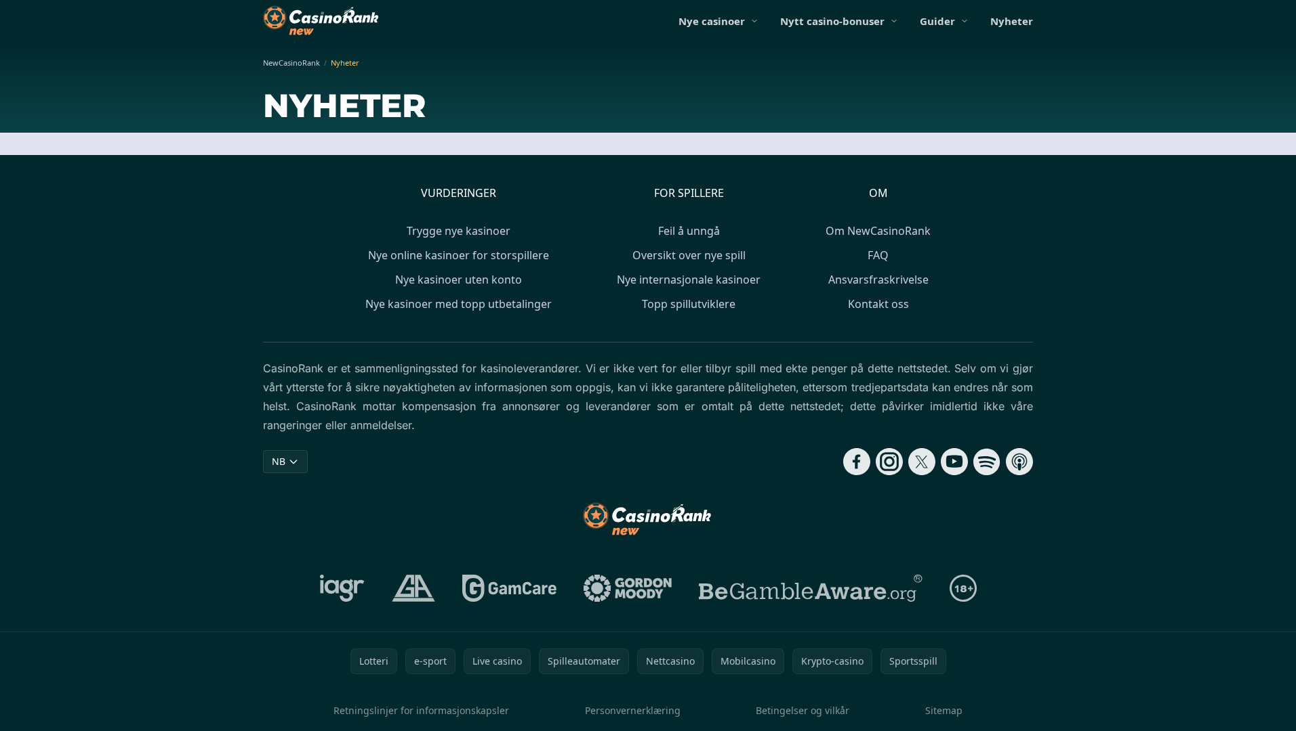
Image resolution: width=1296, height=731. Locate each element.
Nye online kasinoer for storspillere (458, 255)
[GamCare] (509, 588)
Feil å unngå (689, 230)
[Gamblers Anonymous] (413, 588)
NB (278, 461)
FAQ (878, 255)
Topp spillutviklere (688, 303)
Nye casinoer (712, 21)
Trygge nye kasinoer (458, 230)
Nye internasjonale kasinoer (689, 279)
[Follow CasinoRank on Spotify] (986, 461)
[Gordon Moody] (628, 588)
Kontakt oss (878, 303)
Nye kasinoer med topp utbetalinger (458, 303)
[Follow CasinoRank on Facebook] (856, 461)
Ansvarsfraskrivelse (878, 279)
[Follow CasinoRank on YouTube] (954, 461)
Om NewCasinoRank (878, 230)
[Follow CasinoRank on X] (921, 461)
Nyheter (1011, 21)
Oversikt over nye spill (689, 255)
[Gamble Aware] (811, 588)
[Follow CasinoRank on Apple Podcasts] (1019, 461)
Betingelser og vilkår (802, 710)
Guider (937, 21)
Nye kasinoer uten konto (458, 279)
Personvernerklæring (633, 710)
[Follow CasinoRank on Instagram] (889, 461)
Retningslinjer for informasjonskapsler (421, 710)
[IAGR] (342, 588)
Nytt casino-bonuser (832, 21)
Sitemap (944, 710)
